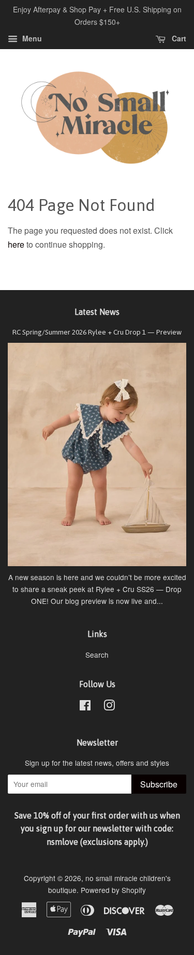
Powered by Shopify (113, 890)
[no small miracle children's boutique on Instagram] (109, 707)
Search (97, 654)
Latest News (97, 311)
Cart (178, 38)
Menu (31, 38)
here (16, 244)
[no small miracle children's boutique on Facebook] (85, 707)
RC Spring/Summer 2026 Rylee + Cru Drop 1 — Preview (97, 332)
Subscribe (158, 784)
